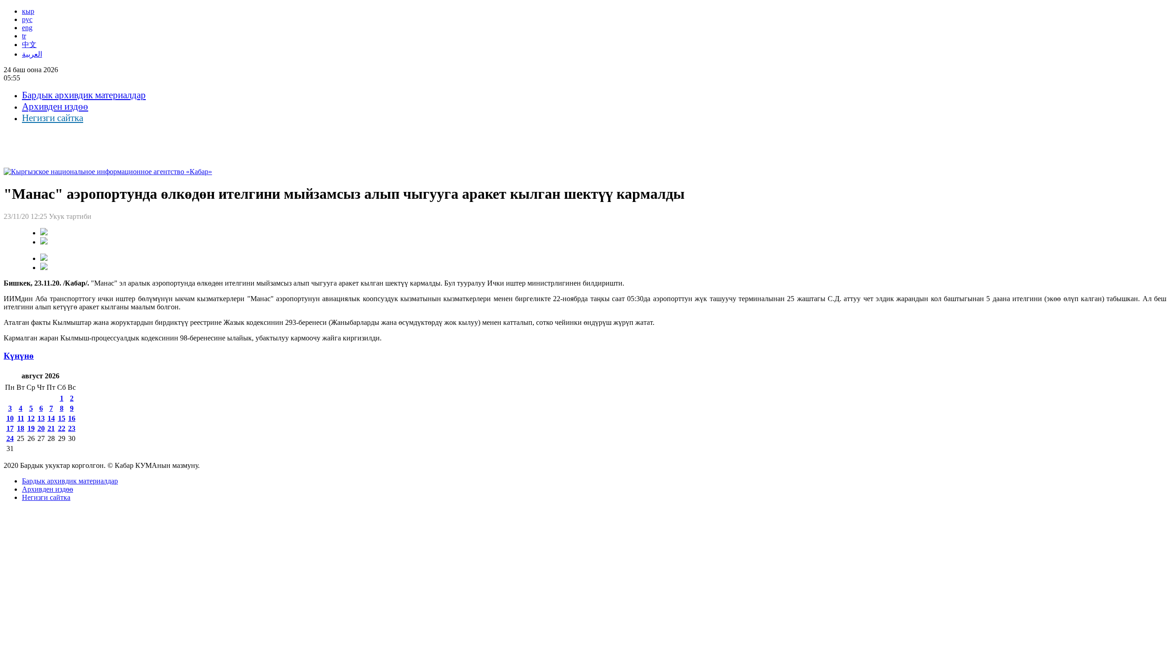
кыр (28, 11)
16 (71, 418)
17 (10, 428)
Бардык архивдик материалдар (84, 95)
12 (31, 418)
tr (24, 36)
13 (41, 418)
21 (51, 428)
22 (61, 428)
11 (20, 418)
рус (27, 19)
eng (27, 28)
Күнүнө (19, 356)
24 (10, 438)
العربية (32, 54)
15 (61, 418)
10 (10, 418)
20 (41, 428)
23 (71, 428)
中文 (29, 44)
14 (51, 418)
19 (31, 428)
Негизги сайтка (52, 117)
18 (20, 428)
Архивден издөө (55, 106)
